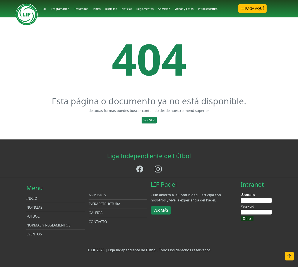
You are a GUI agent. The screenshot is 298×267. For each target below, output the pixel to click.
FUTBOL (32, 216)
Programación (60, 9)
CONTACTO (98, 221)
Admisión (164, 9)
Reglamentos (145, 9)
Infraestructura (208, 9)
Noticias (127, 9)
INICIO (31, 198)
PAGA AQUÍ (254, 8)
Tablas (96, 9)
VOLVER (149, 120)
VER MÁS (161, 210)
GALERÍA (96, 212)
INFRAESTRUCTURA (104, 203)
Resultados (81, 9)
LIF (44, 9)
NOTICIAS (34, 207)
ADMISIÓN (97, 195)
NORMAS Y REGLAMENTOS (48, 225)
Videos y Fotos (184, 9)
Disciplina (111, 9)
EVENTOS (34, 234)
